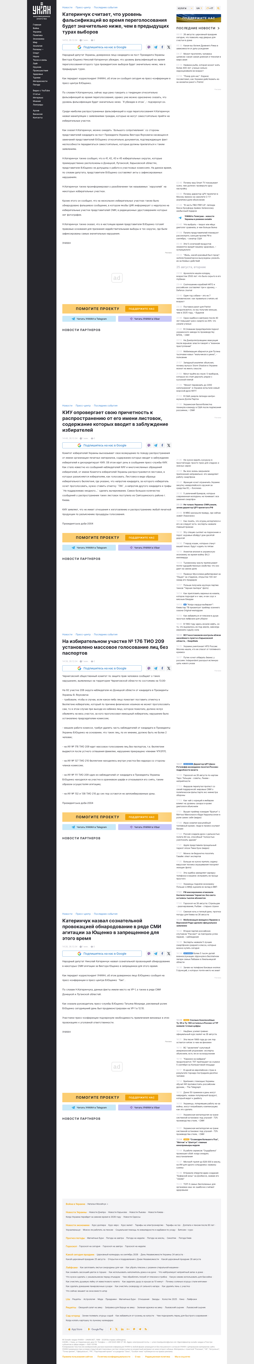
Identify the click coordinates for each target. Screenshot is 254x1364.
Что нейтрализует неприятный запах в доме (180, 1272)
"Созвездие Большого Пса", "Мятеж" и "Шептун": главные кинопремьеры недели (197, 1142)
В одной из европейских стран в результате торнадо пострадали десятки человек (197, 1073)
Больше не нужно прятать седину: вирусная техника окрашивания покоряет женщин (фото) (197, 864)
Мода (100, 1299)
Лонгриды (38, 104)
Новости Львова (137, 1212)
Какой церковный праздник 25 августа (85, 1259)
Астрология (89, 1299)
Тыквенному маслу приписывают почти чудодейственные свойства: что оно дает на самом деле (197, 565)
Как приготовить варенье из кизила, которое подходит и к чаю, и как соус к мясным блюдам (198, 596)
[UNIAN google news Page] (128, 1329)
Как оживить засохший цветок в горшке (86, 1272)
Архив (36, 110)
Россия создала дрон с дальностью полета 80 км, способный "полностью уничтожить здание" (198, 837)
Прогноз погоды (75, 1238)
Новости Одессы (132, 1217)
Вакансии (37, 114)
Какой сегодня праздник (80, 1254)
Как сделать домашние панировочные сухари (89, 1286)
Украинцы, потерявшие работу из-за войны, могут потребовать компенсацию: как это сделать (198, 1106)
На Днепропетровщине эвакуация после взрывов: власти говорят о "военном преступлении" (198, 343)
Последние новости (195, 28)
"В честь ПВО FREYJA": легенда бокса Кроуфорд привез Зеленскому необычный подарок (195, 208)
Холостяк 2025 (169, 1299)
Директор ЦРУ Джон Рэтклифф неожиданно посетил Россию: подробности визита (197, 767)
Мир (35, 42)
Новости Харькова (117, 1212)
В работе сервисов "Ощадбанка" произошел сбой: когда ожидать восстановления (196, 1153)
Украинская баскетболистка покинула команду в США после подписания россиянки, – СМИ (198, 407)
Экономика (38, 39)
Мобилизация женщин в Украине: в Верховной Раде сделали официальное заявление (198, 922)
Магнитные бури (95, 1238)
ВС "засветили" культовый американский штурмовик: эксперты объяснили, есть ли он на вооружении (195, 1050)
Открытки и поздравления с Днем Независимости (133, 1259)
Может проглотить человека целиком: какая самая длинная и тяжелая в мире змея (198, 56)
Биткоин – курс (185, 1229)
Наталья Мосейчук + (97, 1204)
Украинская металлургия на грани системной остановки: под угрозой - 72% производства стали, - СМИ (197, 1117)
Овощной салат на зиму (90, 1307)
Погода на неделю (135, 1238)
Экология (37, 46)
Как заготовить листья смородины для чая (101, 1267)
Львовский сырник (174, 1307)
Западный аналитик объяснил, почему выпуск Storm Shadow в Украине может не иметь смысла (196, 365)
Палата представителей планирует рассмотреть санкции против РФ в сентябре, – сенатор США (197, 235)
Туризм (36, 77)
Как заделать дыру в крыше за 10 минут (142, 1281)
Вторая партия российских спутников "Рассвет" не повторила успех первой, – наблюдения (197, 934)
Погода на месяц (155, 1238)
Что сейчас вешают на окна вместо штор (86, 1291)
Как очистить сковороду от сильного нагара (137, 1286)
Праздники (111, 1299)
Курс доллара (99, 1225)
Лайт (35, 63)
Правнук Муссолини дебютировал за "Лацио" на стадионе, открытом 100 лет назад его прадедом (198, 577)
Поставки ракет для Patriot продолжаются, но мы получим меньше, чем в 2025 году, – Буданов (196, 309)
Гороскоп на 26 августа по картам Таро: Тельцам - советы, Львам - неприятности (197, 778)
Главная (37, 25)
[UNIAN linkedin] (122, 1329)
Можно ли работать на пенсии (98, 1229)
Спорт (36, 53)
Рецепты (76, 1299)
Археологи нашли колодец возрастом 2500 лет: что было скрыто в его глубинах (198, 276)
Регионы (37, 49)
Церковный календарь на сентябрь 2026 (117, 1254)
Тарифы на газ (173, 1225)
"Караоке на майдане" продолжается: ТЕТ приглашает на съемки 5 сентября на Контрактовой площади (198, 1062)
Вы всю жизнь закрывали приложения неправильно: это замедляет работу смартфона (197, 474)
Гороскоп (71, 1246)
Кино (181, 1299)
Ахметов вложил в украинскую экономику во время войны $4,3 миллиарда (195, 554)
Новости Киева (155, 1212)
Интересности (40, 81)
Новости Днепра (97, 1212)
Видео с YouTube (41, 90)
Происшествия (40, 70)
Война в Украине (75, 1203)
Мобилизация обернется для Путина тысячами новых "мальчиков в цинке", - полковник (198, 354)
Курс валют (127, 1225)
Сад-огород (73, 1315)
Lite (68, 1299)
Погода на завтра (115, 1238)
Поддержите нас (198, 18)
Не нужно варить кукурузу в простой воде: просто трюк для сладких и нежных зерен (197, 463)
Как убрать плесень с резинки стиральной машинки (152, 1267)
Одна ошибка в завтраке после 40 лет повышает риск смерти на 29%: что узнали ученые (197, 321)
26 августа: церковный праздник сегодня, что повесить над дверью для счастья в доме (196, 37)
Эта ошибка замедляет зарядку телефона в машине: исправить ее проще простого (197, 875)
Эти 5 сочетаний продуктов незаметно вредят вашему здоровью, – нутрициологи (196, 247)
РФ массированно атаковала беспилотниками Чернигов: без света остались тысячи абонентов (195, 895)
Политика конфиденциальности (113, 1356)
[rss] (145, 1329)
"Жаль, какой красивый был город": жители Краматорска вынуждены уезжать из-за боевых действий (198, 258)
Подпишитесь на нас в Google (104, 47)
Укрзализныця (73, 1229)
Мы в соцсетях (182, 1356)
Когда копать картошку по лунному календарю (89, 1320)
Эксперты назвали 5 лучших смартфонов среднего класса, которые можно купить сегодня (196, 945)
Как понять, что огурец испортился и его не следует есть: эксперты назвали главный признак (198, 524)
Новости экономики (78, 1225)
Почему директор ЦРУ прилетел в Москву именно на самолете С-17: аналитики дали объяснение (197, 197)
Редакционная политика (157, 1356)
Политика (37, 35)
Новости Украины (76, 1212)
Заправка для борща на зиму (120, 1307)
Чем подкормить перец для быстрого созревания (182, 1315)
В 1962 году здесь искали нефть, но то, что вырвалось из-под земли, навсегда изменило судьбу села (197, 627)
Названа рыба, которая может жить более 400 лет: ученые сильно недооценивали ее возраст (198, 68)
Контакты (38, 117)
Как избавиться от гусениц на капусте (135, 1315)
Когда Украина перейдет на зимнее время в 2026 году (93, 1217)
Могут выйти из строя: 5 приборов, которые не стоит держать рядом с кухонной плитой (197, 376)
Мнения (37, 101)
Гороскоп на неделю (135, 1246)
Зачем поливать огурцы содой (97, 1315)
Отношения (143, 1299)
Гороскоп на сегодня (89, 1246)
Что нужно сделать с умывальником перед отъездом (93, 1277)
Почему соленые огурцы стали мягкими (186, 1281)
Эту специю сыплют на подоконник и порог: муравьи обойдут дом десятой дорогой (198, 535)
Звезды (155, 1299)
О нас (138, 1356)
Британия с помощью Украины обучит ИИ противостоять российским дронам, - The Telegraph (195, 1084)
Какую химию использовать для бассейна (190, 1277)
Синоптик (171, 1238)
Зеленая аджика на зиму (149, 1307)
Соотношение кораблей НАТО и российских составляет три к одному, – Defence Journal (196, 287)
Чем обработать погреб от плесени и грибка (145, 1277)
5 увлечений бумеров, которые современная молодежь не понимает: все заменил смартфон (197, 496)
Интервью (38, 97)
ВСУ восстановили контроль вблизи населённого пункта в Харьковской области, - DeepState (198, 638)
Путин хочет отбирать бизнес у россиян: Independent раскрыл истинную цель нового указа (197, 660)
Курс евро (113, 1225)
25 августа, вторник (191, 267)
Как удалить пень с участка (176, 1286)
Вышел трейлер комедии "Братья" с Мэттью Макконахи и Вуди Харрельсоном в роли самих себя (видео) (198, 814)
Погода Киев (185, 1238)
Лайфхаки (72, 1267)
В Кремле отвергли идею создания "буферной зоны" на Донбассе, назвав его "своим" (197, 1176)
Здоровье (38, 74)
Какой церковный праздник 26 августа (181, 1259)
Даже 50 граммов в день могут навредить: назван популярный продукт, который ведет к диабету (196, 1095)
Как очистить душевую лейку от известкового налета (93, 1281)
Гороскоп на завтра (113, 1246)
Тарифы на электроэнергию (149, 1225)
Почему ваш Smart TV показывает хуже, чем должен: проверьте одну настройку (197, 185)
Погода (36, 84)
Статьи (36, 94)
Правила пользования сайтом (77, 1356)
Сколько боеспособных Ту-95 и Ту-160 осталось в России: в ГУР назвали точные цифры (197, 1023)
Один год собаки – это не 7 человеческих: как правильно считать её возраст (197, 298)
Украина (37, 32)
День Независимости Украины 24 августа (162, 1254)
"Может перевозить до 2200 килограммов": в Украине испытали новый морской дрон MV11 (197, 388)
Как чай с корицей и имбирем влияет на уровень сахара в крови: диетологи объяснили (195, 803)
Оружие (37, 67)
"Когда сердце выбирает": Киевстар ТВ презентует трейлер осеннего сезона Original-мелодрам (198, 607)
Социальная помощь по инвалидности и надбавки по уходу (146, 1229)
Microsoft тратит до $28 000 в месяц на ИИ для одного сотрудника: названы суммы (198, 1164)
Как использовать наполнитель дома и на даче (132, 1272)
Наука (36, 56)
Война (36, 28)
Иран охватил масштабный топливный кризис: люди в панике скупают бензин (198, 825)
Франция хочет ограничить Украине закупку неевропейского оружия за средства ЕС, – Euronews (198, 485)
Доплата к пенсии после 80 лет (198, 1225)
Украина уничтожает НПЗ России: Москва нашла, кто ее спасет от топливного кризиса (198, 649)
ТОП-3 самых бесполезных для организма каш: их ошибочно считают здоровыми (195, 1187)
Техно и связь (40, 60)
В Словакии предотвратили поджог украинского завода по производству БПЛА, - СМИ (197, 332)
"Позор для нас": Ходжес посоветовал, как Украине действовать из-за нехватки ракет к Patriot (198, 79)
